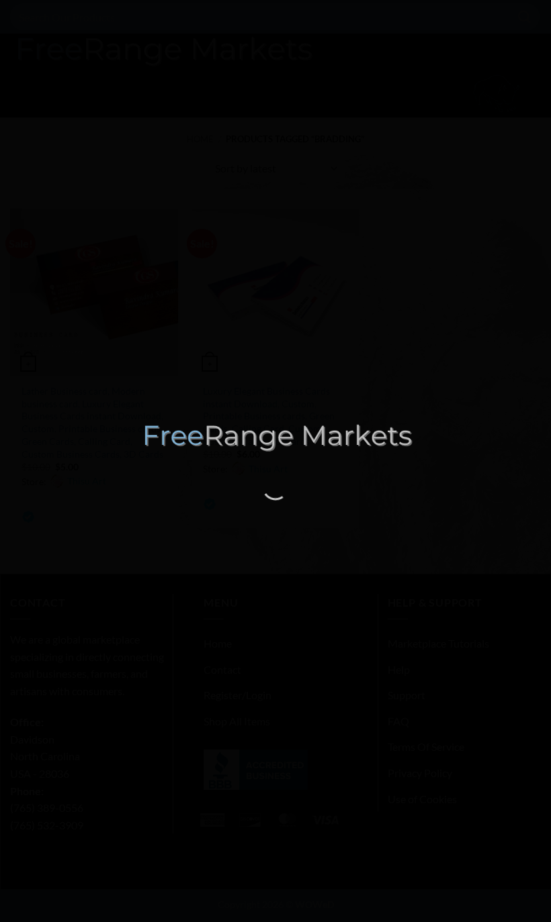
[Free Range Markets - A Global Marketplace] (275, 437)
